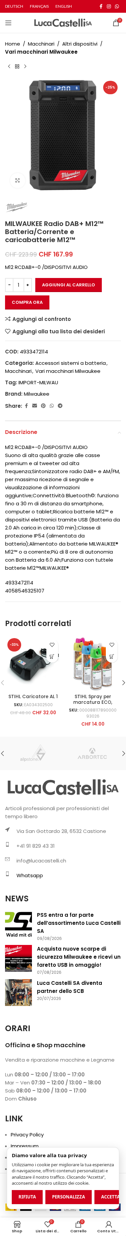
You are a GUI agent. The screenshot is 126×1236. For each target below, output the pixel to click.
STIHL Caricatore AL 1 (33, 696)
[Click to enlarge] (17, 180)
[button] (52, 657)
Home (12, 43)
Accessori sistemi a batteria (70, 363)
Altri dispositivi (79, 43)
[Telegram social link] (60, 405)
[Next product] (25, 67)
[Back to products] (17, 67)
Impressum (25, 1145)
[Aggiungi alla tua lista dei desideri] (52, 645)
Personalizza (68, 1197)
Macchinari (41, 43)
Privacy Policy (27, 1134)
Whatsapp (29, 875)
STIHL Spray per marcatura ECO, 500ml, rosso (92, 702)
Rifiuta (27, 1197)
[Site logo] (63, 22)
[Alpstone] (34, 753)
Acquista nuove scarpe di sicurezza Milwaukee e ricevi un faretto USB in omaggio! (79, 956)
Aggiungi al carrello (68, 285)
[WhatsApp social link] (117, 6)
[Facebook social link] (101, 6)
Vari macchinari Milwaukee (41, 51)
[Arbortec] (92, 753)
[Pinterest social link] (43, 405)
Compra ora (27, 302)
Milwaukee (36, 393)
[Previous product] (9, 67)
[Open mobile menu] (8, 23)
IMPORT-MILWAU (38, 382)
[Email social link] (34, 405)
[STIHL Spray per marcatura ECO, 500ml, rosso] (93, 664)
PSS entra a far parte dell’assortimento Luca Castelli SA (79, 923)
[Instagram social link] (109, 6)
